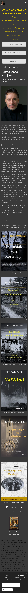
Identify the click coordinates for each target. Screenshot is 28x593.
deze (2, 202)
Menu (25, 2)
